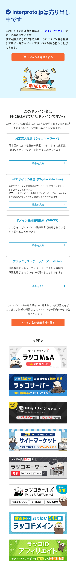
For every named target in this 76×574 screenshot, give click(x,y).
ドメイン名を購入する (40, 57)
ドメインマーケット (53, 30)
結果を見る (38, 163)
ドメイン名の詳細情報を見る (38, 322)
